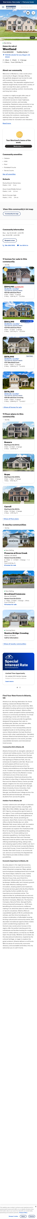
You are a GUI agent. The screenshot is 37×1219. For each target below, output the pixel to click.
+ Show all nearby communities (14, 644)
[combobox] (26, 7)
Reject (23, 1216)
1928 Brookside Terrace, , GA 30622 (17, 56)
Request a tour (10, 240)
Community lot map (11, 214)
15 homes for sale (10, 604)
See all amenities (9, 174)
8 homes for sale (10, 565)
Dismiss (31, 1216)
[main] (18, 614)
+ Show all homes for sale (12, 407)
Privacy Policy (23, 1212)
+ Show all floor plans (11, 519)
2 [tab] (20, 688)
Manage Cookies (13, 1216)
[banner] (18, 2)
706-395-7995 (9, 245)
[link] (18, 25)
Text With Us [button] (23, 245)
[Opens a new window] (28, 13)
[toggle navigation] (3, 7)
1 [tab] (17, 688)
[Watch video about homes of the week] (18, 134)
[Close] (35, 1206)
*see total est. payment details (13, 289)
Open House (29, 356)
